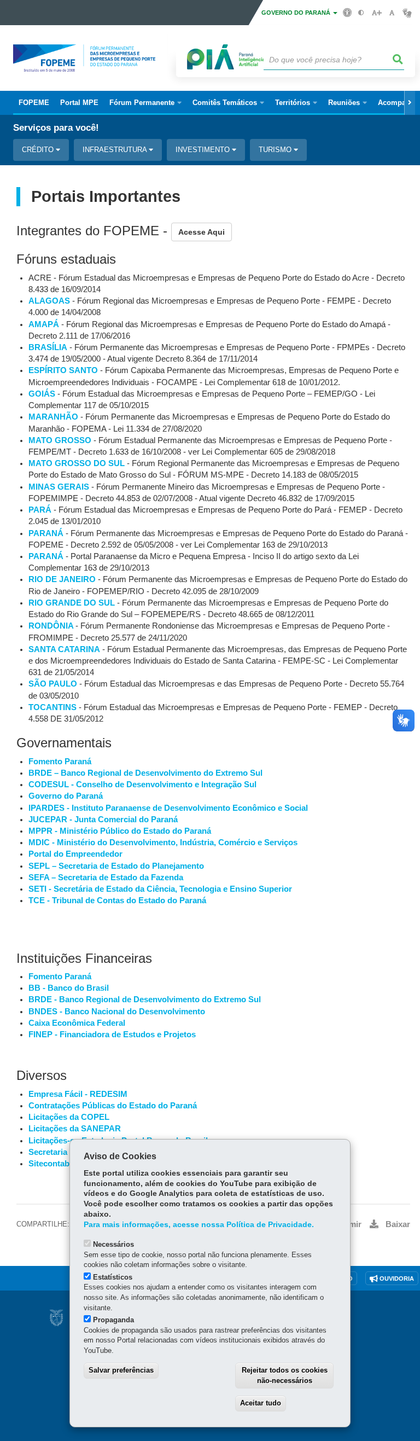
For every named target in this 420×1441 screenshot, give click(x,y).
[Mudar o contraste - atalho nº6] (361, 13)
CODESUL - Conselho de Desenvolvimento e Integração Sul (142, 784)
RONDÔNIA (51, 625)
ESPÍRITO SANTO (63, 370)
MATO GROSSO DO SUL (76, 463)
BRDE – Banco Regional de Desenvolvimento (114, 773)
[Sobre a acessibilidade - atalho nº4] (347, 12)
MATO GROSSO (59, 440)
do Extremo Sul (231, 773)
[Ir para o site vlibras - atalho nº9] (407, 13)
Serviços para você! (56, 128)
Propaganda (113, 1320)
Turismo (276, 150)
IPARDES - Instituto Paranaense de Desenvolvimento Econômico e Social (168, 808)
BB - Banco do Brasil (68, 988)
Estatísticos (112, 1277)
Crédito (39, 150)
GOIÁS (41, 394)
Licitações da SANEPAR (74, 1128)
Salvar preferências (121, 1370)
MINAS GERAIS (58, 487)
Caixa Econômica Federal (76, 1023)
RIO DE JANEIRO (62, 579)
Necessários (113, 1244)
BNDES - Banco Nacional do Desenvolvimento (116, 1011)
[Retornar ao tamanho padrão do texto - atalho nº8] (392, 13)
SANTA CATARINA (64, 649)
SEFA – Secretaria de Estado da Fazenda (105, 877)
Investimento (204, 150)
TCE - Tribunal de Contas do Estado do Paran (115, 900)
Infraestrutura (116, 150)
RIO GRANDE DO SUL (71, 603)
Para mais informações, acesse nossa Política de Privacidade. (199, 1225)
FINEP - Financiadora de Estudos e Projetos (112, 1034)
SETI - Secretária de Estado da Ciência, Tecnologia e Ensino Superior (160, 889)
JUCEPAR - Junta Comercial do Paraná (103, 819)
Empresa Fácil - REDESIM (77, 1094)
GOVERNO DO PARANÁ (296, 12)
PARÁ (39, 509)
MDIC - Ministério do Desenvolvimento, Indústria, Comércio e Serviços (163, 842)
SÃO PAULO (52, 683)
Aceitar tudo (260, 1403)
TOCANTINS (52, 707)
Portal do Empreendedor (75, 854)
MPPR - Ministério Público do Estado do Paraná (119, 831)
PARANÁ (45, 533)
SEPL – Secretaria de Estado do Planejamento (116, 866)
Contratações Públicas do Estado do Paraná (112, 1105)
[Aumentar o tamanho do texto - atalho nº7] (376, 13)
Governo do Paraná (65, 796)
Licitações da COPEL (68, 1117)
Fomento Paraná (59, 761)
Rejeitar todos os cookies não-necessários (285, 1375)
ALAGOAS (49, 301)
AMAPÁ (43, 324)
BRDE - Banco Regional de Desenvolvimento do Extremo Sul (144, 999)
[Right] (409, 103)
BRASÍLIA (47, 347)
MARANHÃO (53, 416)
